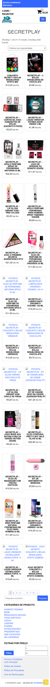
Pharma (8, 626)
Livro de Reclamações (14, 674)
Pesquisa (43, 598)
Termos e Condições (13, 659)
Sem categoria (12, 634)
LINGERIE (8, 623)
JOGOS (7, 620)
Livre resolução (11, 662)
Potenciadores (12, 628)
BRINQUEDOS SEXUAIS (15, 615)
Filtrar (9, 653)
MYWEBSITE (39, 682)
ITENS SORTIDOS (12, 617)
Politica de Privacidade (14, 670)
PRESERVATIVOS (12, 631)
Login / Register (8, 12)
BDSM (7, 612)
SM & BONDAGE (11, 637)
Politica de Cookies (12, 666)
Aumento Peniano (13, 609)
